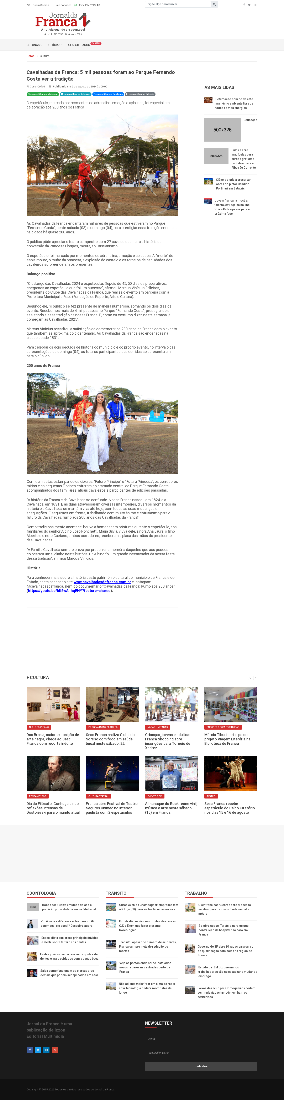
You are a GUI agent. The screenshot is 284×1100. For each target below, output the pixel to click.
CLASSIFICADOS (79, 45)
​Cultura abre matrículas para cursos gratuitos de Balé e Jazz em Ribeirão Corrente (243, 158)
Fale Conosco (63, 5)
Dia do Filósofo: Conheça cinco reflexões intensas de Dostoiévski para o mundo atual (53, 808)
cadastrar (201, 1066)
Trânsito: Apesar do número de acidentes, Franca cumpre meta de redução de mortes (148, 947)
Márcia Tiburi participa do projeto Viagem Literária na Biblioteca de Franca (227, 739)
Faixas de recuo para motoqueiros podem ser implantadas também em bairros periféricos (226, 993)
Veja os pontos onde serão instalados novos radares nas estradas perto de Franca (145, 967)
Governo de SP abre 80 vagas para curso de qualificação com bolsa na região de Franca (225, 951)
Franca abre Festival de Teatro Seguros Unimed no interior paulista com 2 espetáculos (112, 808)
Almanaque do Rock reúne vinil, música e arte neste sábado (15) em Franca (171, 808)
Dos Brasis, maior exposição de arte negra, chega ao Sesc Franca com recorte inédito (53, 739)
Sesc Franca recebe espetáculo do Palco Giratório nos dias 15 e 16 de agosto (229, 808)
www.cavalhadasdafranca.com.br (102, 582)
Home (31, 56)
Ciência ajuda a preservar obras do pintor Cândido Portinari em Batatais (233, 184)
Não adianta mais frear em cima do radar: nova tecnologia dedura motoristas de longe (147, 988)
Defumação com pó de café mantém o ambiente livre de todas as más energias (234, 103)
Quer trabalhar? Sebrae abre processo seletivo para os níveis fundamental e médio (224, 909)
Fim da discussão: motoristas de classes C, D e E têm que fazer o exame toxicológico (147, 926)
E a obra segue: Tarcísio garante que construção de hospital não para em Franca (223, 930)
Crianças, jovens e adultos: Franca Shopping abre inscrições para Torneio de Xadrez (167, 741)
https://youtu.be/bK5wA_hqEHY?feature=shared (69, 590)
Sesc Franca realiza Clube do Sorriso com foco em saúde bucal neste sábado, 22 (110, 739)
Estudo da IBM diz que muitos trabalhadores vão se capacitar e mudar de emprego (227, 972)
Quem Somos (41, 5)
